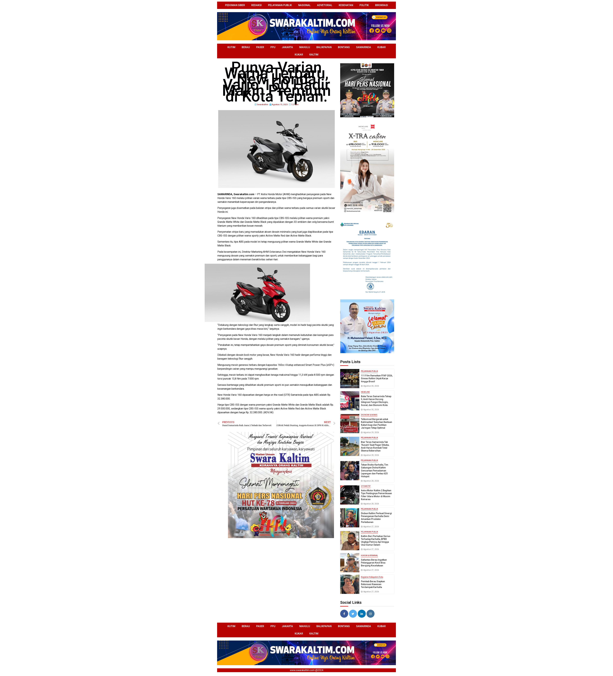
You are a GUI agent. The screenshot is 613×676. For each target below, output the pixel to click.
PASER (260, 47)
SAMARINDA (363, 47)
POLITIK (364, 5)
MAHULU (304, 47)
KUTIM (231, 47)
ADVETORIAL (324, 5)
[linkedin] (362, 614)
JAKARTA (287, 47)
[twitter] (353, 614)
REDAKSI (256, 5)
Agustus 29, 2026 (371, 432)
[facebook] (344, 614)
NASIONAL (304, 5)
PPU (272, 47)
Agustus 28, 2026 (371, 455)
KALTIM (313, 54)
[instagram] (371, 614)
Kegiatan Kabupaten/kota (372, 577)
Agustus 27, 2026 (371, 526)
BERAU (246, 47)
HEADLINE (365, 392)
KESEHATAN (346, 5)
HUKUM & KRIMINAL (369, 555)
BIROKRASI (381, 5)
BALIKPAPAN (324, 47)
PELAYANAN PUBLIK (280, 5)
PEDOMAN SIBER (235, 5)
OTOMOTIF (366, 486)
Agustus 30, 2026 (371, 386)
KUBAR (381, 47)
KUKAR (299, 54)
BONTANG (344, 47)
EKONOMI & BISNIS (369, 415)
